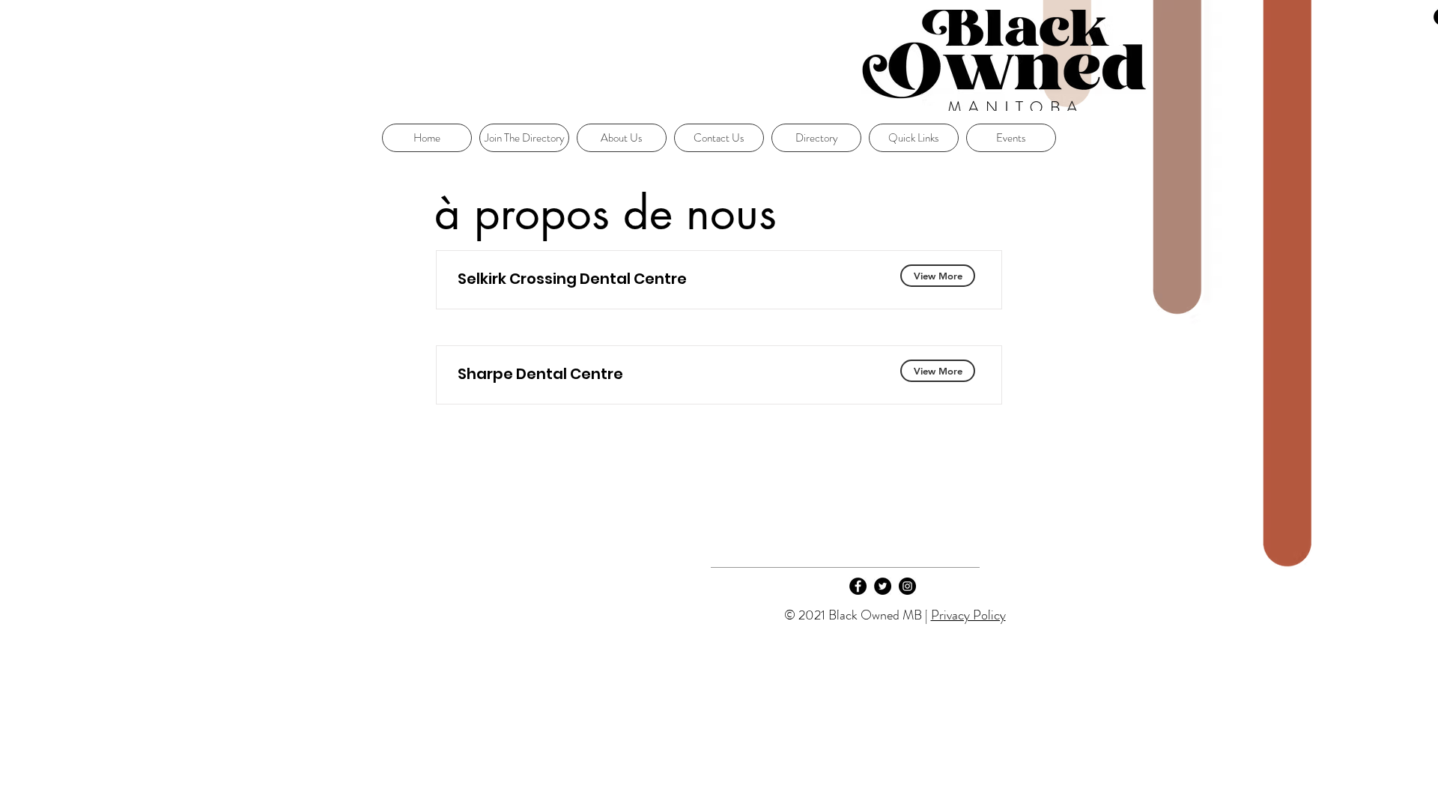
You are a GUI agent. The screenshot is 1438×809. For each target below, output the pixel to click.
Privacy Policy (968, 615)
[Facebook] (858, 586)
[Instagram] (907, 586)
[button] (914, 138)
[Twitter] (882, 586)
